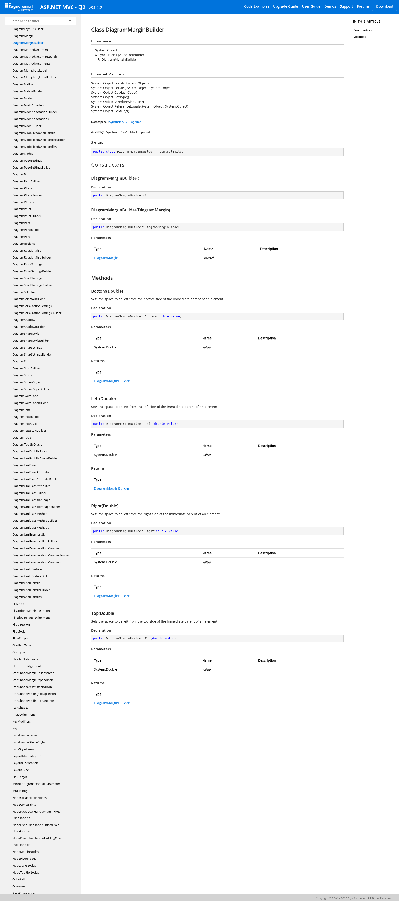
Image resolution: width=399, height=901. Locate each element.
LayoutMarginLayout (27, 756)
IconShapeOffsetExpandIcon (32, 687)
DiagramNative (22, 84)
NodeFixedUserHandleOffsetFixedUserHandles (36, 828)
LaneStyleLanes (23, 749)
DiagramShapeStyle (25, 333)
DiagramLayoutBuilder (27, 29)
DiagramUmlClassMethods (30, 527)
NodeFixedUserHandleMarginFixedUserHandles (36, 814)
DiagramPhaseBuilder (27, 195)
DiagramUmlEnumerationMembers (36, 562)
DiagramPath (21, 174)
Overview (18, 886)
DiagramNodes (22, 153)
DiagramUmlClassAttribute (30, 472)
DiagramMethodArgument (30, 50)
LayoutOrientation (25, 763)
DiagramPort (21, 223)
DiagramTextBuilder (26, 417)
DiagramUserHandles (27, 597)
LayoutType (20, 770)
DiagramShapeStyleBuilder (30, 340)
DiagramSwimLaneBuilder (30, 403)
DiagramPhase (22, 188)
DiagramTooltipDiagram (28, 444)
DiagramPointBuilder (26, 216)
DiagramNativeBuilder (27, 91)
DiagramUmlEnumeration (30, 534)
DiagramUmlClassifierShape (31, 500)
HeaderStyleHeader (25, 659)
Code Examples (256, 6)
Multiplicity (20, 791)
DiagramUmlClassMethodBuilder (34, 520)
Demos (330, 6)
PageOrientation (23, 893)
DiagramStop (21, 361)
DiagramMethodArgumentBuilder (35, 56)
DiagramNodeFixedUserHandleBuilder (38, 140)
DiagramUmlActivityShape (30, 451)
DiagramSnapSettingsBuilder (32, 354)
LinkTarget (19, 777)
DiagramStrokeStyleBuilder (30, 389)
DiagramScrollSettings (27, 278)
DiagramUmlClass (24, 465)
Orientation (20, 879)
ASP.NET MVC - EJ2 (62, 6)
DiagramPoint (21, 209)
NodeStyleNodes (24, 865)
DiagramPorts (21, 237)
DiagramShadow (23, 320)
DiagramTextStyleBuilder (29, 430)
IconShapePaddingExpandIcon (33, 701)
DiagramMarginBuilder (27, 43)
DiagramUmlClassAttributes (31, 486)
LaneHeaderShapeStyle (28, 742)
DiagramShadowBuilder (28, 327)
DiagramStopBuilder (26, 368)
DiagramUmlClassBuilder (29, 493)
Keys (15, 728)
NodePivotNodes (24, 858)
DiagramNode (22, 98)
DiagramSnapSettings (27, 347)
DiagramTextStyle (24, 424)
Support (346, 6)
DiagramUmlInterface (27, 569)
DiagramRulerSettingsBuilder (32, 271)
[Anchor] (89, 165)
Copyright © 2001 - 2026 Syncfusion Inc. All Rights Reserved (354, 898)
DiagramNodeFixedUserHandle (33, 133)
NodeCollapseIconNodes (29, 798)
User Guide (311, 6)
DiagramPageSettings (27, 160)
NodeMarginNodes (25, 852)
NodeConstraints (24, 804)
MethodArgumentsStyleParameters (36, 784)
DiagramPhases (23, 202)
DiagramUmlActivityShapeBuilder (35, 458)
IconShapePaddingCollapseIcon (34, 694)
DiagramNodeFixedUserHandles (34, 147)
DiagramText (21, 410)
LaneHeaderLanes (24, 735)
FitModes (18, 604)
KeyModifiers (21, 721)
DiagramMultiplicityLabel (29, 70)
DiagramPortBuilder (26, 230)
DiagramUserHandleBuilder (31, 590)
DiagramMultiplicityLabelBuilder (34, 77)
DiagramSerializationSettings (32, 306)
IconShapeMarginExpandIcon (32, 680)
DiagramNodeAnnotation (29, 105)
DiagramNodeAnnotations (30, 119)
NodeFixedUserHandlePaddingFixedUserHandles (37, 841)
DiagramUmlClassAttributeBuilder (35, 479)
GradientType (21, 645)
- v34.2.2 (94, 7)
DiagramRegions (23, 243)
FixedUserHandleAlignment (31, 617)
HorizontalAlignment (26, 666)
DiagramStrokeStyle (26, 382)
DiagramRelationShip (26, 250)
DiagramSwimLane (25, 396)
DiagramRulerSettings (27, 264)
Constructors (362, 30)
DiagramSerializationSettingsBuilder (36, 313)
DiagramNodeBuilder (26, 126)
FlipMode (18, 631)
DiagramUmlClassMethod (30, 514)
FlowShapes (20, 638)
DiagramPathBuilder (26, 181)
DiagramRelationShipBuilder (31, 257)
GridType (18, 652)
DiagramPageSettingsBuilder (31, 167)
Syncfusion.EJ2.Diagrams (125, 122)
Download (384, 6)
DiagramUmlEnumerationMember (35, 548)
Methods (359, 37)
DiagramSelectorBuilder (28, 299)
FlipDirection (21, 624)
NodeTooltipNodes (25, 872)
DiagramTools (21, 437)
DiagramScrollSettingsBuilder (32, 285)
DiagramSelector (23, 292)
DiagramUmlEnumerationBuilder (34, 541)
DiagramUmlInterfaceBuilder (31, 576)
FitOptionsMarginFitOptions (31, 611)
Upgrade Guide (285, 6)
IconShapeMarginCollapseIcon (33, 673)
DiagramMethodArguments (31, 63)
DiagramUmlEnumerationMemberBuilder (40, 555)
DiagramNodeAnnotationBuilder (34, 112)
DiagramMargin (23, 36)
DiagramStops (22, 375)
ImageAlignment (23, 714)
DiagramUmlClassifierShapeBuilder (36, 507)
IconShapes (20, 707)
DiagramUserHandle (26, 583)
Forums (363, 6)
